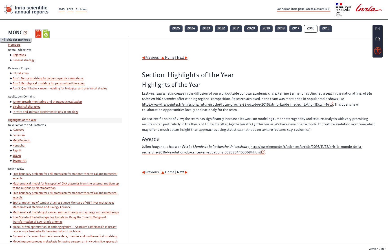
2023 (206, 28)
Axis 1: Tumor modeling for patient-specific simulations (48, 78)
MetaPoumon (21, 140)
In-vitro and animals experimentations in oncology (45, 112)
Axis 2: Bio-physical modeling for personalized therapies (49, 83)
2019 (266, 28)
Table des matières (17, 40)
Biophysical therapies (26, 107)
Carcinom (19, 135)
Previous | (153, 57)
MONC (15, 33)
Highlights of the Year (22, 120)
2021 (236, 28)
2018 (281, 28)
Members (14, 45)
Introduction (21, 73)
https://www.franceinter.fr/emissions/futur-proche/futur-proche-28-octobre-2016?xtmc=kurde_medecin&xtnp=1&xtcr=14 (235, 104)
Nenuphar (19, 145)
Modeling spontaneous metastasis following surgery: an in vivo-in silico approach (65, 241)
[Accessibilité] (378, 52)
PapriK (17, 150)
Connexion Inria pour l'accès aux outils (302, 9)
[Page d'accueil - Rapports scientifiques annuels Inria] (29, 9)
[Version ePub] (47, 33)
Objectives (19, 55)
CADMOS (18, 130)
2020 (251, 28)
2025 (62, 10)
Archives (81, 10)
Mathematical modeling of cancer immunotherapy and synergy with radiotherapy (66, 212)
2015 (325, 28)
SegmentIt (19, 161)
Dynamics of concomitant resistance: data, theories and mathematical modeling (65, 236)
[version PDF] (39, 33)
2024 (70, 10)
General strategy (23, 60)
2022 (221, 28)
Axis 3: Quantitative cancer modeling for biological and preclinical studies (60, 88)
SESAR (17, 156)
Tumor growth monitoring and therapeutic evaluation (47, 102)
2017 (295, 28)
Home (169, 57)
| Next (180, 57)
